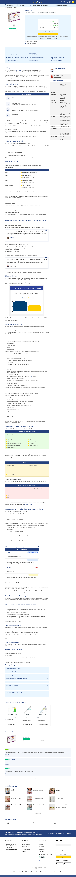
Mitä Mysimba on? (11, 49)
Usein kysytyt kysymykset (24, 1)
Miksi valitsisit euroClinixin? (13, 60)
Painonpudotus (10, 7)
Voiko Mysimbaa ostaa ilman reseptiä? (36, 57)
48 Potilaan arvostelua (11, 30)
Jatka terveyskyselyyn (47, 34)
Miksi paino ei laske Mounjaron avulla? (17, 789)
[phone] (67, 2)
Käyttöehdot (41, 844)
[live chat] (64, 2)
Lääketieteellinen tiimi (25, 846)
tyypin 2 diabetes (10, 337)
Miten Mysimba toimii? (33, 49)
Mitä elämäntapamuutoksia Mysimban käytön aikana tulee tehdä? (38, 52)
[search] (61, 2)
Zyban (31, 376)
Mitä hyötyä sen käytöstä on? (56, 49)
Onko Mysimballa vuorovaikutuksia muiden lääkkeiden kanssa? (59, 55)
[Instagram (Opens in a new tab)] (41, 860)
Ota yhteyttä (24, 851)
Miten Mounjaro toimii (15, 796)
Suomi (57, 845)
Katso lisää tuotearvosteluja (37, 778)
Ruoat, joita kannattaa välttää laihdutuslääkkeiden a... (61, 805)
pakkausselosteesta (28, 504)
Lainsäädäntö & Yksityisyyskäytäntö (45, 842)
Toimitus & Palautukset (13, 1)
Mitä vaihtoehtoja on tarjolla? (56, 60)
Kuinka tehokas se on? (55, 52)
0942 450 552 (9, 847)
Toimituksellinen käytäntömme (27, 847)
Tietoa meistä (24, 842)
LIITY (63, 857)
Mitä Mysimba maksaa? (33, 60)
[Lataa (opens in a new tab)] (59, 863)
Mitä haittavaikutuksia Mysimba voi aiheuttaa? (38, 54)
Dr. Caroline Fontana (14, 265)
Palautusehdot (41, 846)
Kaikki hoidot (4, 1)
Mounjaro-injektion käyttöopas (39, 804)
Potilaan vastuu (41, 851)
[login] (72, 2)
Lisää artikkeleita (38, 813)
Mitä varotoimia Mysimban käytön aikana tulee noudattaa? (17, 58)
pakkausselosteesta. (33, 542)
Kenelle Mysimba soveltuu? (13, 54)
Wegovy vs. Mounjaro (60, 796)
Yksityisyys (40, 847)
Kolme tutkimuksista (9, 281)
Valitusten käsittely (42, 849)
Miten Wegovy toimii (37, 796)
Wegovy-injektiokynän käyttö (17, 804)
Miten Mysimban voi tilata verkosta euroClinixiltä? (57, 58)
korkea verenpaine (10, 339)
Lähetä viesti (52, 833)
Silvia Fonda (12, 237)
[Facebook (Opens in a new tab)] (39, 860)
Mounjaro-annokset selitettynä (39, 789)
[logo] (38, 1)
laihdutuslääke (19, 70)
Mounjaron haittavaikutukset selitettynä (61, 789)
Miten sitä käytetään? (12, 52)
